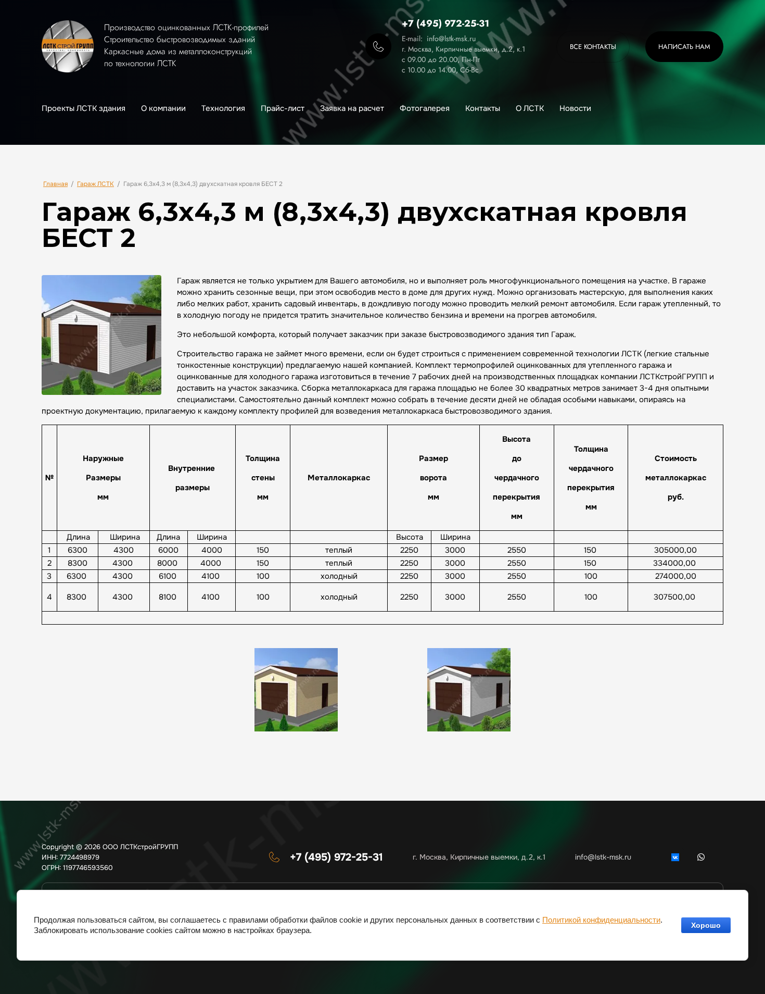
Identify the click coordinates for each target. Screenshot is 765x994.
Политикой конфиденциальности (601, 919)
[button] (684, 46)
